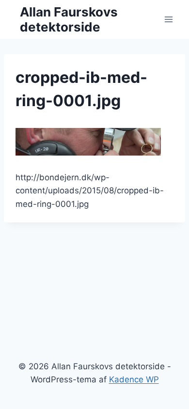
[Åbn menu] (168, 19)
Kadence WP (134, 379)
